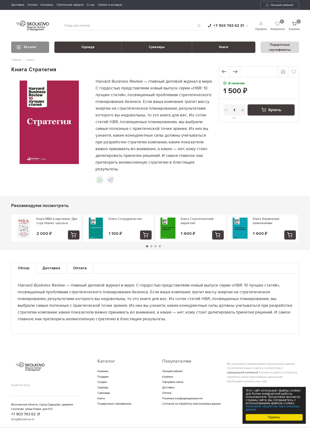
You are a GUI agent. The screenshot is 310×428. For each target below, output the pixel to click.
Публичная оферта (70, 5)
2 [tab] (151, 246)
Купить (274, 110)
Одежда (87, 47)
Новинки (102, 371)
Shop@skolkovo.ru (22, 419)
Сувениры (157, 47)
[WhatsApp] (100, 180)
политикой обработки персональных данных (272, 407)
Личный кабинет (282, 5)
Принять (274, 417)
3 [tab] (155, 246)
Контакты (47, 5)
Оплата (32, 5)
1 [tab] (147, 246)
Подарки (103, 376)
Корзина (167, 376)
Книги (223, 47)
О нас (91, 5)
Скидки (102, 382)
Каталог (30, 47)
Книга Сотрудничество (125, 219)
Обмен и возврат (110, 5)
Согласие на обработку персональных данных (191, 403)
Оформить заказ (172, 382)
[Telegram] (110, 180)
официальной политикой (242, 372)
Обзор (24, 268)
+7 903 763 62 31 (228, 25)
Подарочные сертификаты (114, 403)
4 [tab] (160, 246)
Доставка (17, 5)
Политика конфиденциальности (182, 398)
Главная (16, 60)
